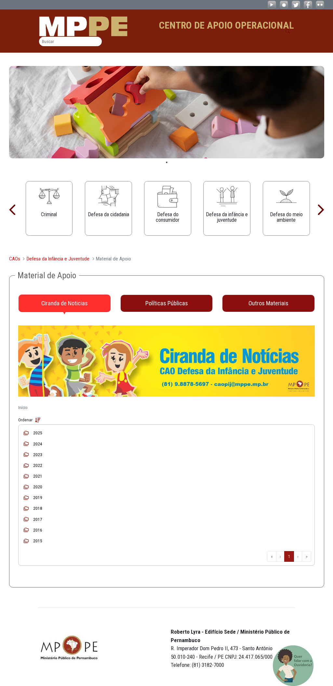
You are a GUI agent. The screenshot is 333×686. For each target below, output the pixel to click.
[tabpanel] (166, 112)
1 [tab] (166, 162)
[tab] (65, 303)
